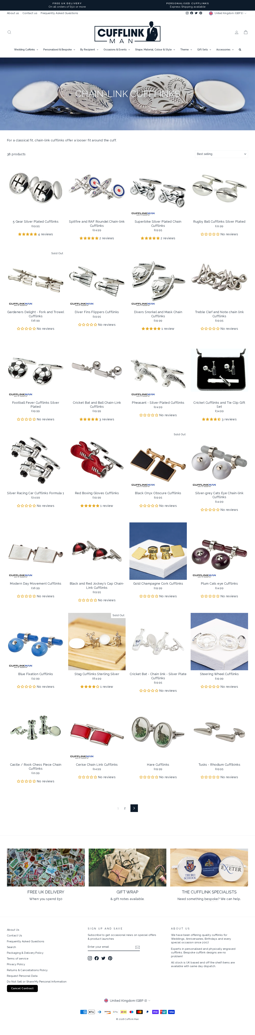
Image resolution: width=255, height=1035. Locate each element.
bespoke (211, 899)
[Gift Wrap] (128, 868)
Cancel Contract (22, 988)
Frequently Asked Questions (59, 13)
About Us (13, 929)
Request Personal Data (22, 975)
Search (11, 947)
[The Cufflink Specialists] (209, 868)
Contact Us (14, 935)
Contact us (30, 13)
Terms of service (17, 958)
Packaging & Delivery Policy (25, 952)
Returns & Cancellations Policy (27, 970)
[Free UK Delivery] (46, 868)
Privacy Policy (16, 964)
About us (13, 13)
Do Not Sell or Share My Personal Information (37, 981)
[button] (28, 234)
